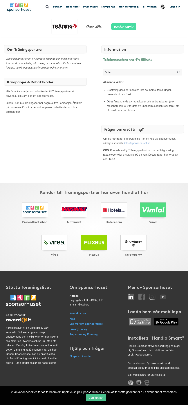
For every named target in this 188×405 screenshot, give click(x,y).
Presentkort (90, 6)
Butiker (57, 6)
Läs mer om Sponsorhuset (86, 323)
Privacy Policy (78, 329)
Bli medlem (150, 6)
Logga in (174, 6)
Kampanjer (108, 6)
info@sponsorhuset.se (137, 143)
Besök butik (124, 26)
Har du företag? (129, 6)
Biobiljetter (72, 6)
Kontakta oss (78, 313)
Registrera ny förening (84, 334)
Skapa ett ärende (80, 356)
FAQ (72, 318)
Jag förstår (96, 397)
